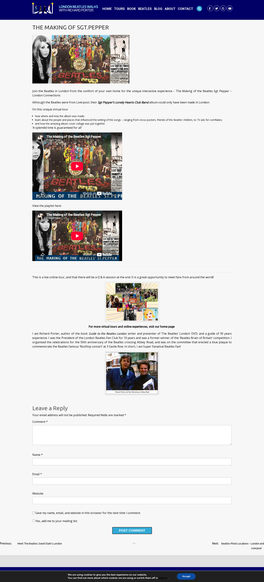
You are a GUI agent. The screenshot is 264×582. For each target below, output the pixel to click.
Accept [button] (186, 576)
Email (37, 474)
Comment (40, 422)
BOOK (131, 9)
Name (37, 455)
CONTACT (185, 9)
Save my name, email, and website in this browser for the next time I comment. (88, 513)
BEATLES (145, 9)
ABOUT (170, 9)
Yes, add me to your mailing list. (56, 521)
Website (37, 493)
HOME (107, 9)
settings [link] (163, 578)
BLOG (158, 9)
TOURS (119, 9)
